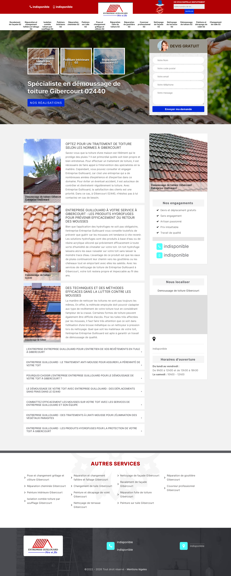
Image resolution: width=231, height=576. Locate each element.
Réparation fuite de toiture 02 (115, 24)
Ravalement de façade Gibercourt (133, 484)
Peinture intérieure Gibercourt (45, 492)
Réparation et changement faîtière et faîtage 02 (31, 25)
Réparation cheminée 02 (73, 23)
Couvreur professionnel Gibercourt (181, 488)
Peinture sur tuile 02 (85, 24)
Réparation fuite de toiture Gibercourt (136, 494)
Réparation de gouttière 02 (129, 24)
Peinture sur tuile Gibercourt (137, 502)
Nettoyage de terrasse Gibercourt (87, 505)
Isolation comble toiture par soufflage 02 (47, 25)
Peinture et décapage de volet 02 (201, 24)
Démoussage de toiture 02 (186, 23)
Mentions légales (137, 569)
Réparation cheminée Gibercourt (46, 486)
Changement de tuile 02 (216, 23)
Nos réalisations (46, 102)
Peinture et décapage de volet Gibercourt (92, 494)
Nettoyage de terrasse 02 (172, 24)
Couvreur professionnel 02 (144, 24)
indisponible (41, 6)
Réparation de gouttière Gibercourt (181, 477)
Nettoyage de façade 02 (159, 24)
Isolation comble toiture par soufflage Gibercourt (43, 500)
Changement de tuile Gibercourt (93, 486)
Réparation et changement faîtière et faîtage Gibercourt (91, 477)
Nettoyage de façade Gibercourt (139, 475)
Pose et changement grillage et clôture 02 (99, 25)
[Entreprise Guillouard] (115, 10)
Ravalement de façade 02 (15, 23)
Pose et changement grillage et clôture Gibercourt (45, 477)
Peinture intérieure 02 (60, 24)
